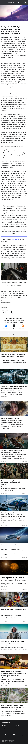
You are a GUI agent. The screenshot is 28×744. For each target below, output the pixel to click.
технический (15, 239)
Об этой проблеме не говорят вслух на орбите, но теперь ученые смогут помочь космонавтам (13, 611)
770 (26, 686)
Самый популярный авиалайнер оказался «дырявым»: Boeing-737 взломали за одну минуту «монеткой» (13, 514)
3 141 (25, 525)
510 (26, 718)
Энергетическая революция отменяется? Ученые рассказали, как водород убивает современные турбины (14, 388)
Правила (17, 728)
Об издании (5, 728)
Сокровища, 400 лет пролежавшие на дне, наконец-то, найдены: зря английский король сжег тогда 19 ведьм (13, 452)
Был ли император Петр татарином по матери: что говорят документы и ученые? (13, 482)
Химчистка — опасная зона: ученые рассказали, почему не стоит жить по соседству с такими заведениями (12, 707)
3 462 (25, 461)
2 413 (25, 621)
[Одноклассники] (5, 734)
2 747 (25, 589)
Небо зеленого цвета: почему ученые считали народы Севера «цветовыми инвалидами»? (12, 643)
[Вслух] (14, 2)
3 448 (25, 493)
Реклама (4, 725)
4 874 (25, 399)
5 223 (25, 367)
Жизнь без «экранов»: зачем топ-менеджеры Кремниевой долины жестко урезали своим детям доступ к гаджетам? (13, 674)
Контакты (17, 725)
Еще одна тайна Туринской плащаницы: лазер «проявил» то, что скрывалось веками (13, 356)
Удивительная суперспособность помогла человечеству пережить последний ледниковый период (11, 420)
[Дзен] (22, 734)
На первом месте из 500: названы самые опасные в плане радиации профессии (13, 546)
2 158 (25, 652)
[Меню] (2, 2)
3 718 (25, 431)
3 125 (25, 557)
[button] (3, 312)
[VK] (14, 734)
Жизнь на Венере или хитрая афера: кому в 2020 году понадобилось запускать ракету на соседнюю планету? (13, 578)
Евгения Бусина (6, 302)
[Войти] (25, 2)
